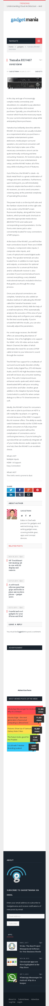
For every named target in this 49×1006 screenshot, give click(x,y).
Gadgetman (14, 71)
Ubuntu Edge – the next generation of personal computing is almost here (18, 720)
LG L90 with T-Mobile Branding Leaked (16, 746)
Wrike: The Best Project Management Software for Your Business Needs (30, 949)
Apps (10, 934)
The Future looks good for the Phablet (18, 738)
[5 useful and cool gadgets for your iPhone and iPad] (15, 606)
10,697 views (37, 730)
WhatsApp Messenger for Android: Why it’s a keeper (22, 710)
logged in (21, 631)
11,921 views (39, 718)
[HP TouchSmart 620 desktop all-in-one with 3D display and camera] (15, 555)
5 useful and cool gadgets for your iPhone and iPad (16, 613)
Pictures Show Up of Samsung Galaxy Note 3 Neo (20, 729)
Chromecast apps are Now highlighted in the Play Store (29, 964)
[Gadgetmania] (24, 19)
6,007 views (33, 747)
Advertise (35, 999)
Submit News (23, 999)
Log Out (12, 1002)
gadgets (38, 71)
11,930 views (40, 710)
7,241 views (35, 738)
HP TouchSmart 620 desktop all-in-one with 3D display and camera (15, 565)
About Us (12, 999)
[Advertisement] (28, 30)
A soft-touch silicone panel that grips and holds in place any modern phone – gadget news (16, 590)
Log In (19, 1002)
